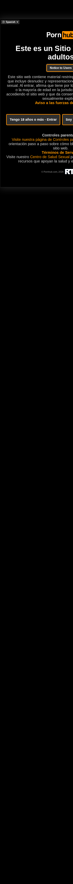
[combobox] (10, 22)
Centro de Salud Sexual (49, 157)
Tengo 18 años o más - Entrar (33, 119)
